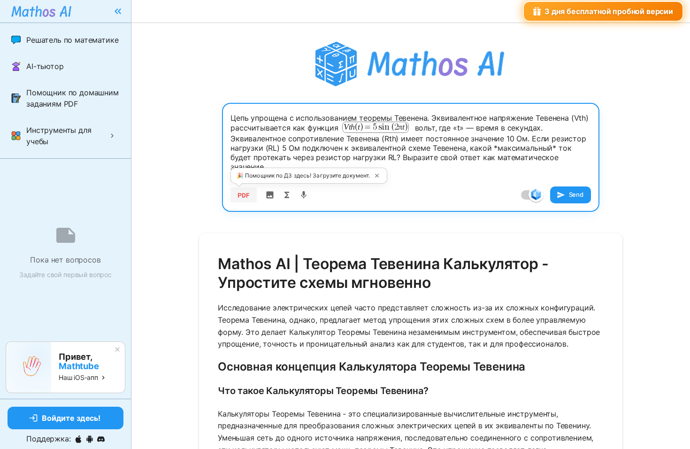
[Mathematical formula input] (286, 194)
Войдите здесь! (71, 418)
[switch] (536, 194)
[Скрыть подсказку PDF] (377, 175)
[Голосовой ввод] (303, 194)
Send (576, 194)
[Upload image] (269, 194)
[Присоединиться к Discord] (101, 439)
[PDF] (243, 194)
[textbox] (410, 142)
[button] (65, 40)
